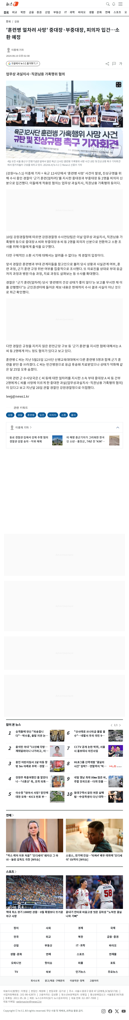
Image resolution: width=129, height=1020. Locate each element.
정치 (16, 928)
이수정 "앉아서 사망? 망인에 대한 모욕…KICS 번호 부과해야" (32, 797)
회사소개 (35, 980)
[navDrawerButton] (120, 4)
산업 (16, 945)
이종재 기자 (17, 50)
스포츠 (10, 871)
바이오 (113, 945)
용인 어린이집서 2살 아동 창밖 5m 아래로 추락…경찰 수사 (32, 766)
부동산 (48, 945)
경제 (80, 928)
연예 (8, 815)
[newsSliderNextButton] (119, 725)
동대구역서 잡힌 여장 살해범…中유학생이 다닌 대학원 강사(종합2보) (90, 797)
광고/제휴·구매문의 (54, 980)
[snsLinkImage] (103, 1011)
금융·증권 (113, 937)
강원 (10, 414)
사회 (48, 928)
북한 (80, 937)
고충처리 (94, 980)
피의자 (52, 414)
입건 (41, 414)
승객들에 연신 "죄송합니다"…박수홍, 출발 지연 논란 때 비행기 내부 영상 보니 (32, 736)
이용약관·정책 (77, 980)
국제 (112, 928)
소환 (63, 414)
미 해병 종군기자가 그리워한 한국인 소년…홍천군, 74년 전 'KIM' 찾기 (85, 439)
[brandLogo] (12, 4)
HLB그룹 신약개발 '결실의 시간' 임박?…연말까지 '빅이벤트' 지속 (90, 766)
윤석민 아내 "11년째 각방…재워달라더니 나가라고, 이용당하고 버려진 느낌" (32, 751)
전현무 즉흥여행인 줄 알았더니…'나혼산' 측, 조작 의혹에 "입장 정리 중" (32, 781)
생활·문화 (16, 954)
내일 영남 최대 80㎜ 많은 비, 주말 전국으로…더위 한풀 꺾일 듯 (90, 781)
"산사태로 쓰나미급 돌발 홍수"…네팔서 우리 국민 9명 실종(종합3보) (89, 736)
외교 (48, 937)
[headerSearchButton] (108, 3)
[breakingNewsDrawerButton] (113, 3)
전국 (8, 21)
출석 (73, 414)
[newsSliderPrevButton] (111, 725)
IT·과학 (80, 945)
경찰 (20, 414)
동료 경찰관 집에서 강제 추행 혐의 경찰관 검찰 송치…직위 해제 (29, 439)
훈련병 (30, 414)
